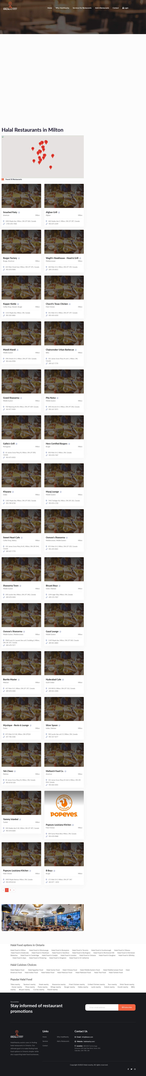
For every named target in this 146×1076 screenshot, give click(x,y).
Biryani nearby (24, 989)
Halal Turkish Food (116, 972)
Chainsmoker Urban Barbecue (60, 350)
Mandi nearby (52, 989)
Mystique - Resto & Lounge (16, 725)
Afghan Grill (52, 212)
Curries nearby (38, 989)
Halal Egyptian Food (35, 970)
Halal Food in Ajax (19, 958)
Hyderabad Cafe (54, 680)
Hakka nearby (83, 987)
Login (126, 8)
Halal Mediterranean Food (113, 970)
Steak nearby (44, 984)
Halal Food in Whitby (126, 955)
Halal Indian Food (31, 972)
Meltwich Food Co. (55, 771)
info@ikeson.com (87, 1037)
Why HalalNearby (62, 8)
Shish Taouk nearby (127, 984)
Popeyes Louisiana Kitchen (59, 825)
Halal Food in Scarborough (101, 950)
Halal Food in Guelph (50, 955)
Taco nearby (112, 984)
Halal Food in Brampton (60, 950)
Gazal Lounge (52, 632)
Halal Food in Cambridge (30, 955)
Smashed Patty (10, 212)
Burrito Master (10, 680)
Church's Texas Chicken (57, 304)
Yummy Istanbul (11, 819)
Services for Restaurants (82, 8)
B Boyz (49, 871)
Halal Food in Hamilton (60, 953)
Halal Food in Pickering (37, 958)
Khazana (7, 492)
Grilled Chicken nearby (96, 984)
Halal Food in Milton (18, 950)
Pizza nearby (30, 987)
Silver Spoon (52, 725)
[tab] (3, 179)
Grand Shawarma (11, 398)
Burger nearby (69, 987)
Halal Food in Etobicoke (20, 953)
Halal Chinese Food (70, 970)
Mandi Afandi (9, 350)
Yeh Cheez (8, 771)
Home (49, 8)
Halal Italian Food (47, 972)
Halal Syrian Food (53, 970)
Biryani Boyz (52, 586)
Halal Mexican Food (64, 972)
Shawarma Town (11, 586)
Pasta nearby (43, 987)
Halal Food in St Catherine (79, 958)
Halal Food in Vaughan (107, 955)
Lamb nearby (96, 987)
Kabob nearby (109, 987)
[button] (40, 152)
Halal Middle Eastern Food (90, 970)
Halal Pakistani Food (83, 972)
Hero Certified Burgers (57, 444)
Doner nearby (17, 987)
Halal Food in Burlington (81, 953)
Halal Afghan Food (17, 970)
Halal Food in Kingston (57, 958)
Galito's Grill (9, 444)
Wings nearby (56, 987)
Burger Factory (10, 258)
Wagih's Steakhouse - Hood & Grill (62, 258)
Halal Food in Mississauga (38, 950)
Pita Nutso (51, 398)
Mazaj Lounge (52, 492)
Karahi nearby (123, 987)
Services (45, 1041)
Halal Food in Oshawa (87, 955)
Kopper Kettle (10, 304)
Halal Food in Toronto (80, 950)
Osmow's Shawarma (56, 538)
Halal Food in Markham (40, 953)
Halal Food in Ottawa (122, 950)
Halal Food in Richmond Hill (103, 953)
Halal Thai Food (100, 972)
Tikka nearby (15, 984)
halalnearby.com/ (89, 1041)
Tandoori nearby (29, 984)
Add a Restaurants (102, 8)
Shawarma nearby (59, 984)
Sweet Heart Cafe (11, 538)
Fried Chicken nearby (77, 984)
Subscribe (128, 1007)
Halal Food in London (68, 955)
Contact (116, 8)
